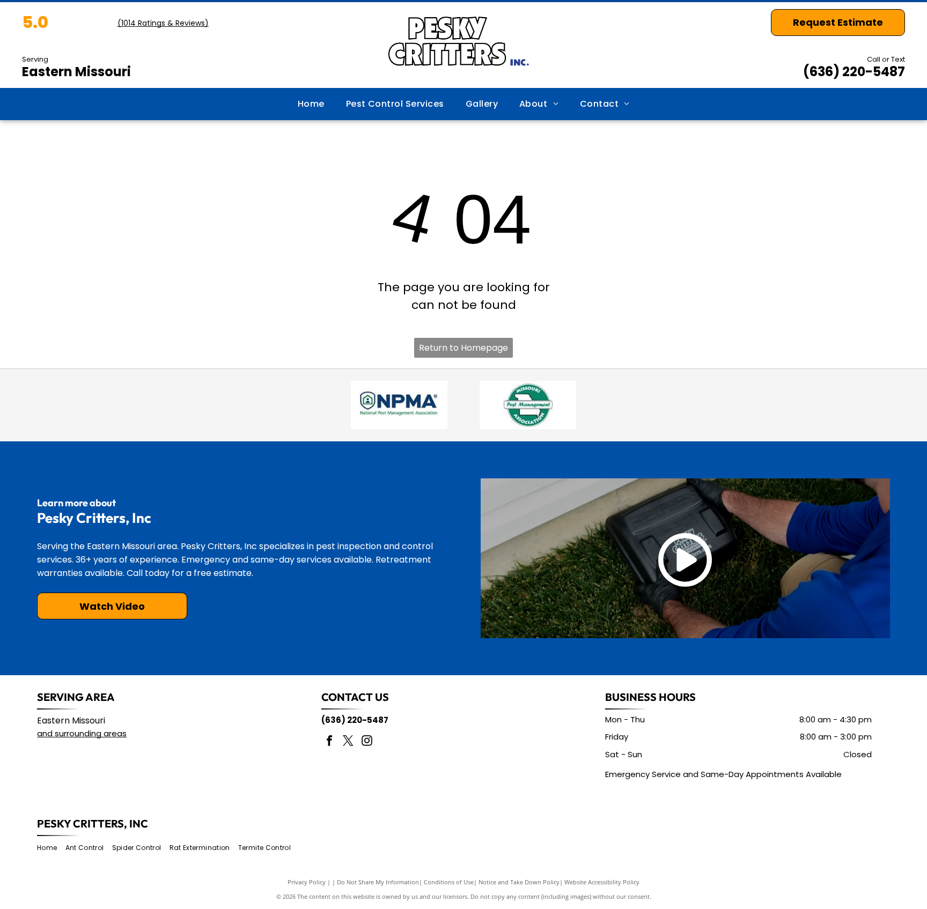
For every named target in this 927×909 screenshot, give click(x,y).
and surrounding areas (82, 733)
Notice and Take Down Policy (519, 882)
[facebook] (329, 742)
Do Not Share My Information (378, 882)
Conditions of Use (449, 882)
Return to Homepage (463, 348)
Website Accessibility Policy (601, 882)
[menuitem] (311, 104)
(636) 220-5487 (854, 71)
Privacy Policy (307, 882)
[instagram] (367, 742)
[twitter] (348, 742)
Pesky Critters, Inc (92, 823)
